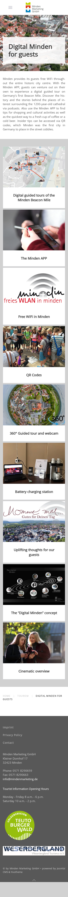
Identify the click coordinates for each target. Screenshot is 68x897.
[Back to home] (35, 7)
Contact (8, 742)
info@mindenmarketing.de (20, 779)
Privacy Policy (12, 735)
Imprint (8, 727)
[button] (10, 7)
